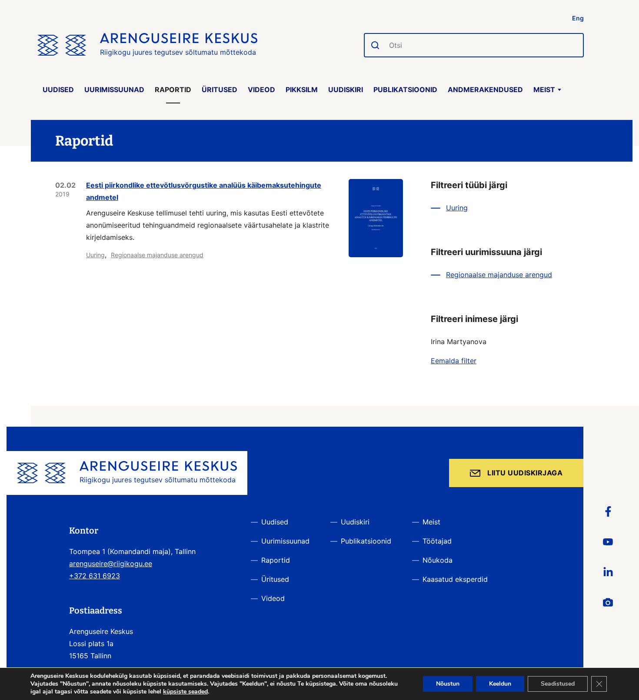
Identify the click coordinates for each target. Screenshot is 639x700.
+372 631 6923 (94, 575)
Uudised (58, 89)
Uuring (95, 255)
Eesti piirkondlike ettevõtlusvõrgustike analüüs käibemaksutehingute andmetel (203, 191)
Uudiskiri (345, 89)
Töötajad (437, 541)
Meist (544, 89)
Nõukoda (438, 560)
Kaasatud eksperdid (455, 579)
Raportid (173, 89)
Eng (578, 18)
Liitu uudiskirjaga (524, 472)
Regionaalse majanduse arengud (157, 255)
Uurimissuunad (114, 89)
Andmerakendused (485, 89)
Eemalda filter (453, 360)
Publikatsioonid (405, 89)
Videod (261, 89)
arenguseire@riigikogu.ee (110, 563)
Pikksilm (302, 89)
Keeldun (500, 684)
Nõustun (447, 684)
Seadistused (558, 684)
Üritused (219, 89)
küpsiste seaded (185, 692)
